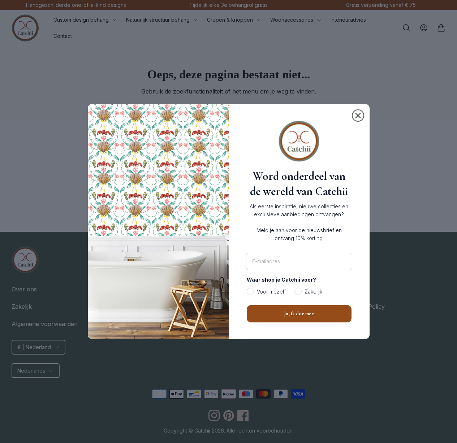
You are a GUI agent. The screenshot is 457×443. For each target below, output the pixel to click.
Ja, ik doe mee (299, 313)
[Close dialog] (358, 115)
